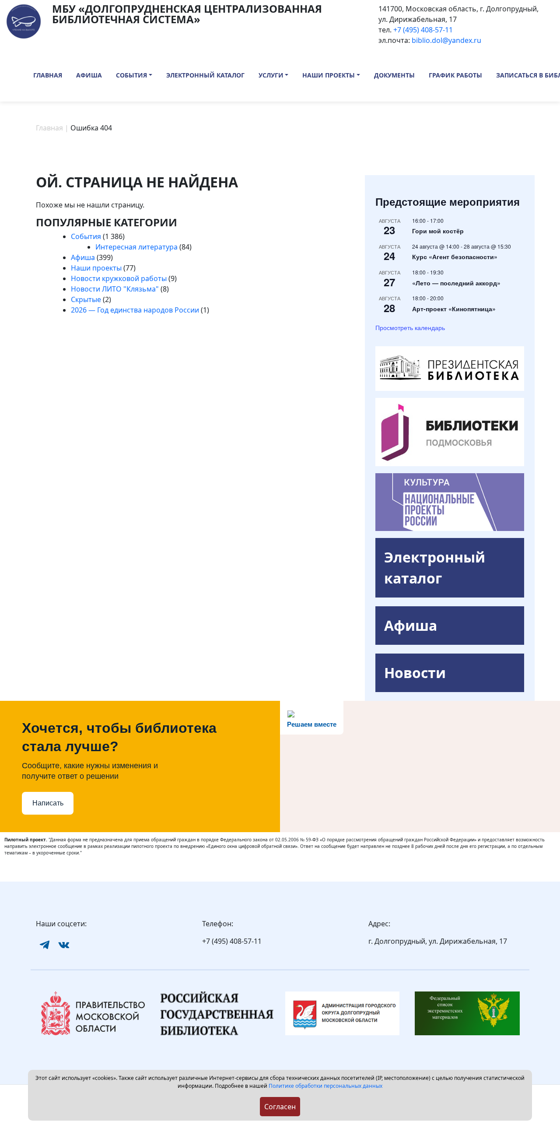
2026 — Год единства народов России (135, 310)
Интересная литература (136, 247)
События (131, 75)
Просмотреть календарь (410, 327)
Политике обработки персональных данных (325, 1086)
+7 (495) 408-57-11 (423, 30)
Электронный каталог (205, 75)
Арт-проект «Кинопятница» (454, 308)
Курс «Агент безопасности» (454, 256)
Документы (394, 75)
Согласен (280, 1106)
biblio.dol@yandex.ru (446, 40)
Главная (47, 75)
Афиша (89, 75)
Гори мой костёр (438, 230)
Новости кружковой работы (119, 278)
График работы (455, 75)
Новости (415, 672)
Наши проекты (328, 75)
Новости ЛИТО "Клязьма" (115, 289)
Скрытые (86, 299)
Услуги (271, 75)
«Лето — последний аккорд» (456, 282)
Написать (47, 803)
